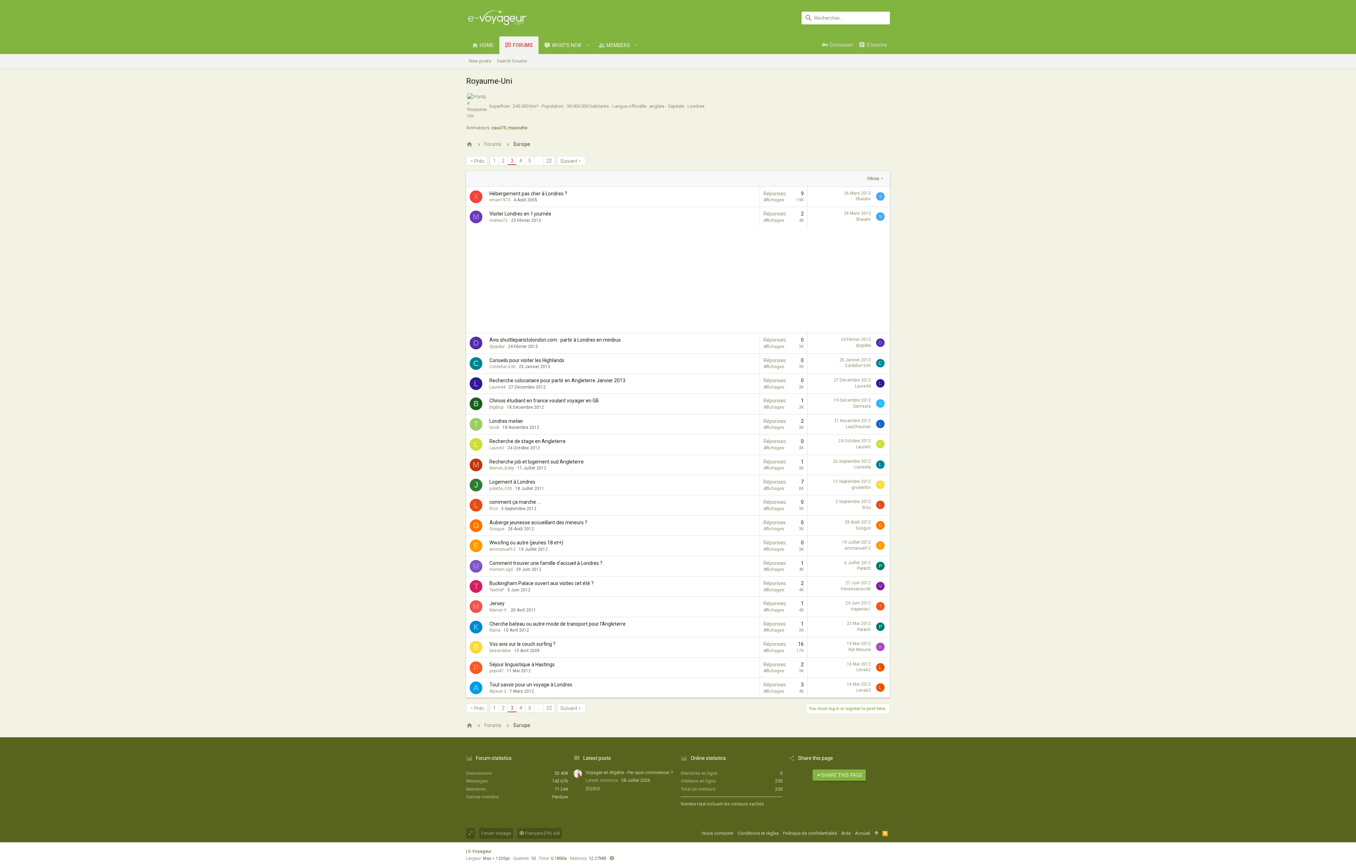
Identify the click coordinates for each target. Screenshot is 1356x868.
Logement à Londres (512, 482)
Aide (846, 833)
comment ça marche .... (515, 502)
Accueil (862, 833)
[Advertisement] (678, 279)
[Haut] (876, 833)
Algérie (592, 788)
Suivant (568, 161)
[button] (588, 45)
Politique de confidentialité (810, 833)
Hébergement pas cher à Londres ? (528, 193)
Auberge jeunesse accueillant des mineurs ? (538, 522)
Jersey (497, 603)
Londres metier (506, 421)
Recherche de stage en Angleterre (527, 441)
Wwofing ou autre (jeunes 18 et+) (526, 542)
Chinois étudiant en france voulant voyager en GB (544, 400)
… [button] (538, 161)
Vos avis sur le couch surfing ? (522, 644)
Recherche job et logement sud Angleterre (536, 462)
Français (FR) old (542, 833)
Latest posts (597, 758)
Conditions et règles (758, 833)
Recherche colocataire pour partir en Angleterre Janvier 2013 (557, 380)
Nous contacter (717, 833)
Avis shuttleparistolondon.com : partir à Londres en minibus (555, 340)
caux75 (499, 127)
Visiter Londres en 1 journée (520, 214)
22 (549, 161)
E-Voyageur (480, 851)
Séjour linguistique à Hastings (522, 664)
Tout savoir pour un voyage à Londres (530, 684)
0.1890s (559, 858)
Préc (479, 161)
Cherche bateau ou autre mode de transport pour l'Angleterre (557, 624)
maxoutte (517, 127)
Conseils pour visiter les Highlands (526, 360)
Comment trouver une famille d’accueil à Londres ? (545, 563)
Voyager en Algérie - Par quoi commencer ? (629, 772)
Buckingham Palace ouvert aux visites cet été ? (541, 583)
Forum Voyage (496, 833)
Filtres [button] (873, 178)
